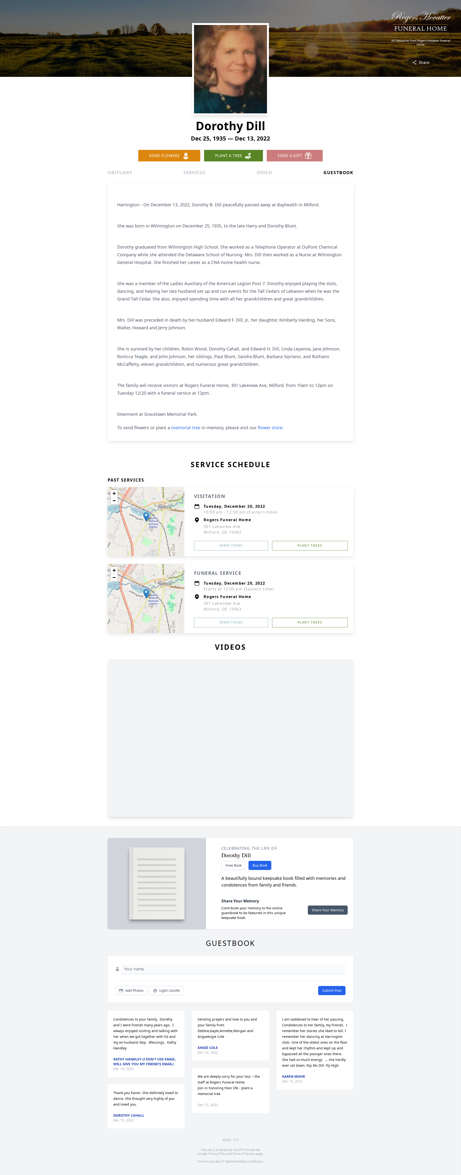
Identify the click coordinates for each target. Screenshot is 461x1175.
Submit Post (331, 990)
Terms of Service (243, 1154)
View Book (233, 865)
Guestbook (338, 172)
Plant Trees (309, 545)
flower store (270, 427)
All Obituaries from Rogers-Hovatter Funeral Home (420, 43)
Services (194, 172)
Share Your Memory (328, 910)
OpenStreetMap (235, 1161)
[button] (146, 517)
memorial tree (185, 427)
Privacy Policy (217, 1154)
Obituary (120, 172)
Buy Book (260, 865)
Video (264, 172)
